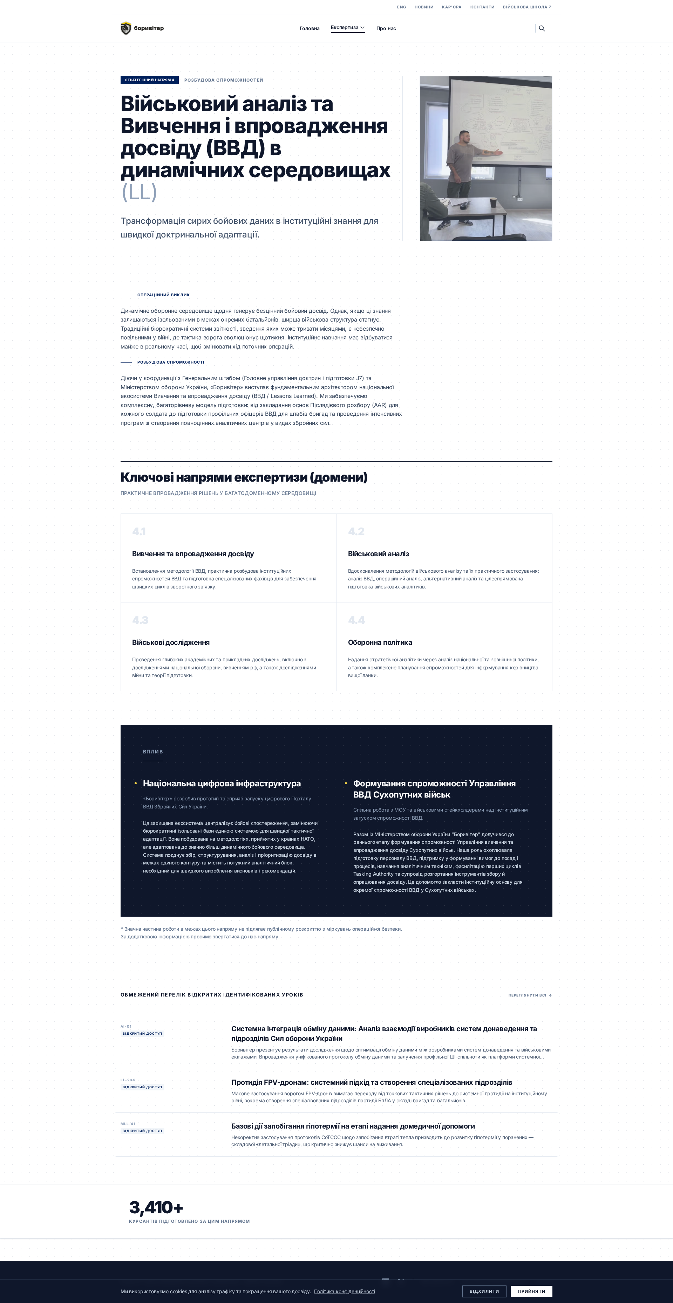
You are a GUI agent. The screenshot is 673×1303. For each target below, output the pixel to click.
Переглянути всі (530, 995)
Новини (424, 7)
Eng (401, 7)
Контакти (482, 7)
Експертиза (344, 27)
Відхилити (484, 1291)
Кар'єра (452, 7)
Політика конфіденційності (344, 1291)
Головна (310, 28)
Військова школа (527, 7)
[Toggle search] (541, 28)
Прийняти (531, 1291)
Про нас (386, 28)
